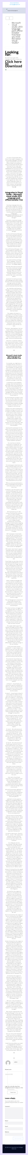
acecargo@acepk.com (15, 4)
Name (7, 1120)
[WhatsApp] (11, 6)
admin (15, 1062)
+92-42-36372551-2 (14, 3)
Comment (7, 1106)
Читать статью (17, 264)
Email (6, 1126)
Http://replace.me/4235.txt (11, 215)
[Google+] (15, 6)
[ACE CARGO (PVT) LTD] (14, 10)
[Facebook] (13, 6)
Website (7, 1132)
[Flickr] (17, 6)
